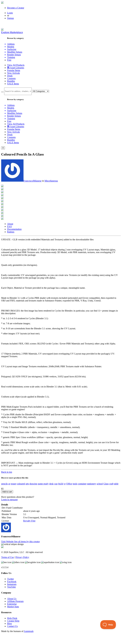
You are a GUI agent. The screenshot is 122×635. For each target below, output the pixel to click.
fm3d (60, 483)
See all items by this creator (27, 541)
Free (9, 60)
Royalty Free (29, 521)
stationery (91, 483)
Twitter (10, 579)
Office (69, 483)
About (10, 224)
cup (56, 483)
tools (75, 483)
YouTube (11, 587)
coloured (21, 483)
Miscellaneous (51, 181)
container (82, 483)
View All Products (15, 65)
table (116, 483)
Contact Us (12, 626)
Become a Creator (15, 8)
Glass (106, 483)
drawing (33, 483)
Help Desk (12, 618)
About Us (11, 598)
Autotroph (28, 631)
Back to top (6, 472)
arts (27, 483)
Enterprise (12, 604)
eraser (13, 483)
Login (10, 13)
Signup (10, 18)
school (100, 483)
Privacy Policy (22, 557)
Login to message (9, 499)
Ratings (10, 232)
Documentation (14, 229)
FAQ (9, 226)
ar (9, 483)
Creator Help (13, 621)
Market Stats (13, 606)
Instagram (11, 584)
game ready (43, 483)
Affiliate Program (15, 601)
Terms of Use (7, 557)
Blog (9, 623)
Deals (9, 75)
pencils (4, 483)
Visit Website (7, 541)
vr (65, 483)
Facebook (11, 581)
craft (111, 483)
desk (51, 483)
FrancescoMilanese (33, 181)
